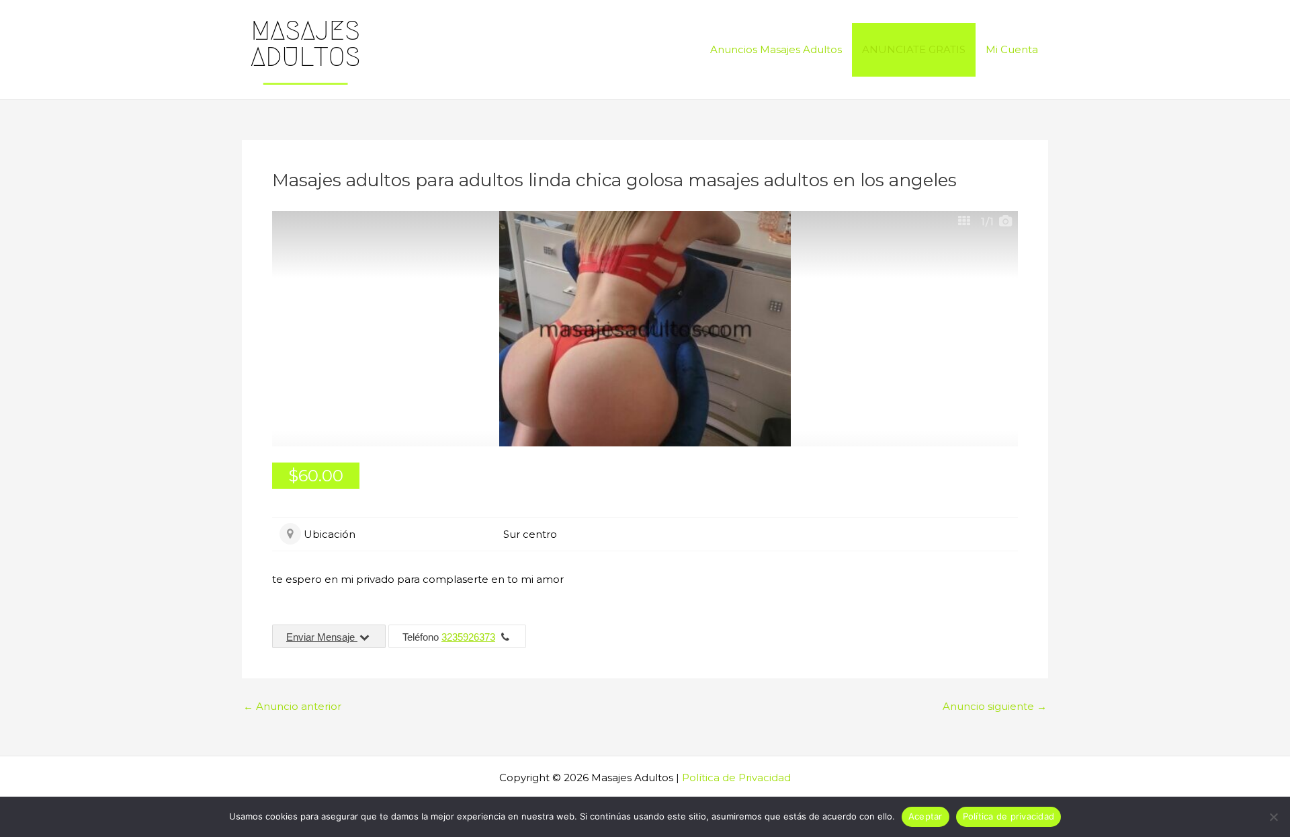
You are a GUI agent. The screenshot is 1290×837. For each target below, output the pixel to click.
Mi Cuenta (1012, 49)
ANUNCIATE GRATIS (913, 49)
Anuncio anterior (292, 706)
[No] (1273, 817)
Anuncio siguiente (995, 706)
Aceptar (925, 816)
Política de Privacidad (736, 777)
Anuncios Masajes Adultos (776, 49)
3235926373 (468, 637)
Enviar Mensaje (321, 637)
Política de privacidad (1009, 816)
